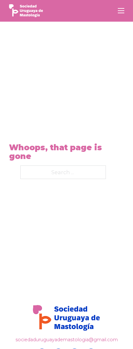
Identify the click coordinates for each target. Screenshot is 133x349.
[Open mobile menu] (121, 10)
